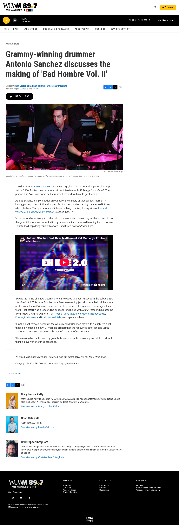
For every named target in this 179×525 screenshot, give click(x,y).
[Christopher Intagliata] (12, 448)
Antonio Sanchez (40, 186)
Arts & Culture (12, 43)
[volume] (14, 20)
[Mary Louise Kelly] (12, 401)
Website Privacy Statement (148, 490)
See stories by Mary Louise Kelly (40, 406)
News (15, 29)
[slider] (19, 20)
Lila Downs (30, 317)
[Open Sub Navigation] (20, 29)
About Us (67, 486)
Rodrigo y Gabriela (51, 317)
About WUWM (82, 29)
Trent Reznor (55, 313)
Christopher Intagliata (57, 85)
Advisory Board (69, 490)
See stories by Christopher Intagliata (42, 457)
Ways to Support (121, 29)
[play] (6, 20)
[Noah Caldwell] (12, 424)
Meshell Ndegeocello (93, 313)
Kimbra (19, 317)
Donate (169, 7)
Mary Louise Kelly (22, 85)
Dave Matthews (72, 313)
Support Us (104, 490)
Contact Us (104, 486)
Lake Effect (30, 29)
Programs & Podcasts (56, 29)
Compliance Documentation (148, 488)
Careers (102, 488)
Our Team (67, 488)
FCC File (139, 486)
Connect (100, 29)
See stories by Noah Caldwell (38, 427)
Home (6, 29)
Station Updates (70, 492)
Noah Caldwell (38, 85)
